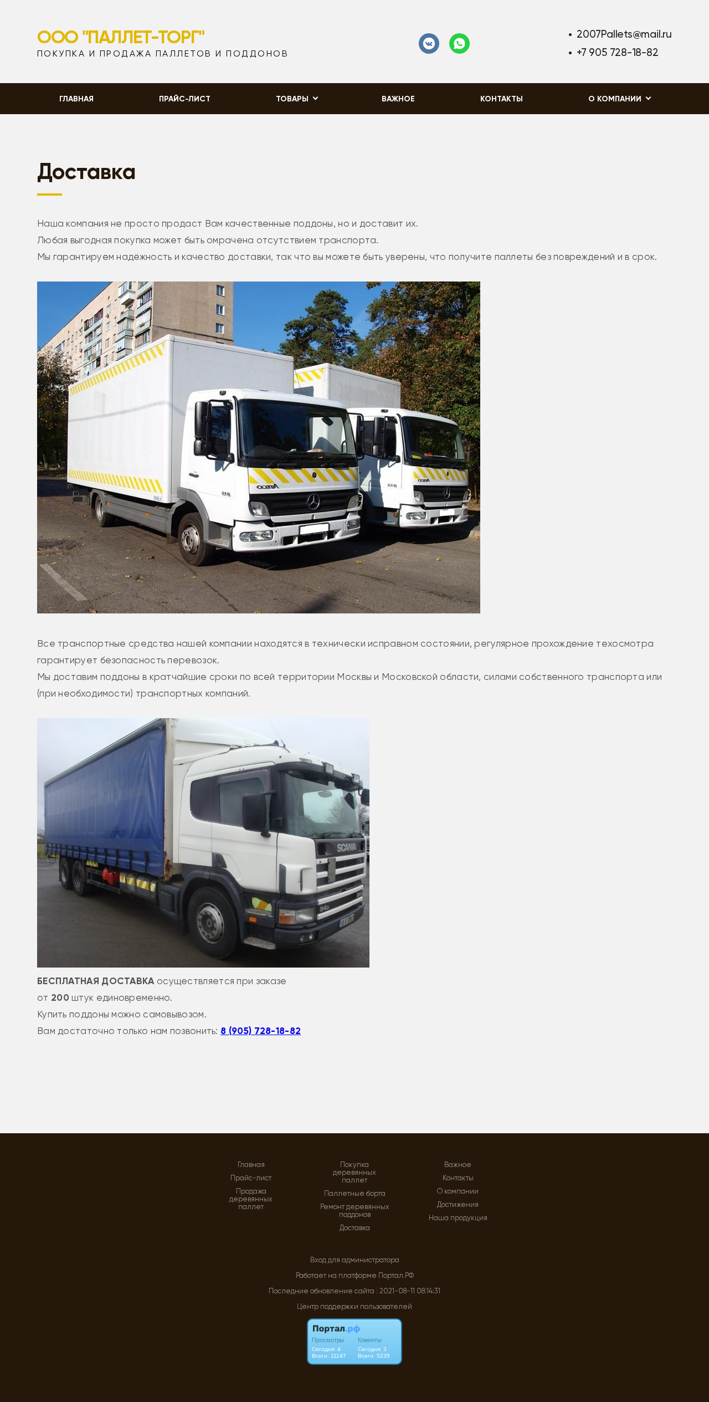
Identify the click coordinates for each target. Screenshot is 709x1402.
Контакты (501, 99)
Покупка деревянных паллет (354, 1172)
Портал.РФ (396, 1275)
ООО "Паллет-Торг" (120, 37)
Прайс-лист (184, 99)
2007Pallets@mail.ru (624, 34)
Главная (76, 99)
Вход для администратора (354, 1260)
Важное (398, 99)
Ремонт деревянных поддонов (354, 1211)
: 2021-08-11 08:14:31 (408, 1291)
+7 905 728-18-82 (618, 52)
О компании (458, 1191)
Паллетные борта (355, 1194)
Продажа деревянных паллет (251, 1199)
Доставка (355, 1228)
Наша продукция (458, 1218)
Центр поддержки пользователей (354, 1306)
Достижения (458, 1205)
